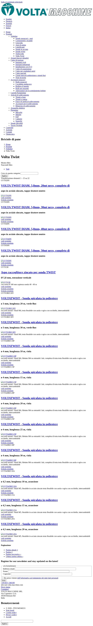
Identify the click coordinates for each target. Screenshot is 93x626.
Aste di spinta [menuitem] (21, 45)
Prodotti (9, 147)
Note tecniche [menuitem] (21, 78)
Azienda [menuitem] (9, 130)
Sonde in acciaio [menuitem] (22, 49)
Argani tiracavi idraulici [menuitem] (20, 58)
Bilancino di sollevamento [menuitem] (25, 106)
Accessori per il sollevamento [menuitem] (27, 104)
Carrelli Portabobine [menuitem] (18, 93)
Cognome (6, 574)
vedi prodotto (6, 198)
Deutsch (9, 21)
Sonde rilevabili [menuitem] (17, 123)
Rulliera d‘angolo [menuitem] (22, 86)
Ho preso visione (31, 578)
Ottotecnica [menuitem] (10, 134)
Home (8, 144)
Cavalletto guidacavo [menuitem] (24, 84)
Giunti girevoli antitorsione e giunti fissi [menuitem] (31, 75)
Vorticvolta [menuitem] (20, 54)
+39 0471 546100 (8, 583)
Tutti (7, 169)
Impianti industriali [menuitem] (23, 65)
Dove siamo (5, 587)
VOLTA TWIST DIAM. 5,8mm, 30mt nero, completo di (35, 207)
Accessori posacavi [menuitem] (18, 80)
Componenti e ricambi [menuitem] (24, 41)
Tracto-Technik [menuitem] (16, 125)
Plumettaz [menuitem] (14, 110)
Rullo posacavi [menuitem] (21, 82)
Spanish (9, 23)
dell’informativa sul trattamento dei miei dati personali (37, 578)
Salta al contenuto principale (12, 2)
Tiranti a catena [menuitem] (21, 99)
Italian (8, 28)
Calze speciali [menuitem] (21, 73)
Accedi (8, 617)
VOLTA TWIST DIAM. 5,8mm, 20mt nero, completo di (35, 185)
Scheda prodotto (7, 200)
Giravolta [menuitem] (19, 43)
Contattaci (5, 589)
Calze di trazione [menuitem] (17, 60)
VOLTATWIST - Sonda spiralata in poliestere (29, 298)
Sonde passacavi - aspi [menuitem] (24, 38)
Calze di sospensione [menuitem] (23, 69)
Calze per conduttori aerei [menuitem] (25, 71)
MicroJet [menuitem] (19, 112)
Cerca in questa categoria (10, 173)
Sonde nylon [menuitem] (20, 51)
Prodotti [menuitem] (9, 34)
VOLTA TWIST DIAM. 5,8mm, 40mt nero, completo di (35, 228)
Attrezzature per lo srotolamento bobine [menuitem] (31, 91)
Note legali (10, 610)
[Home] (46, 15)
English (9, 19)
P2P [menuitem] (17, 117)
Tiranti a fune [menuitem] (21, 97)
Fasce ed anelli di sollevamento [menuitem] (27, 102)
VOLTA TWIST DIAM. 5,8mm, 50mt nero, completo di (35, 250)
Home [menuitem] (8, 32)
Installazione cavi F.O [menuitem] (24, 67)
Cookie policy (11, 613)
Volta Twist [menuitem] (20, 56)
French (8, 26)
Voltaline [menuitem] (14, 36)
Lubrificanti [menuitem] (20, 47)
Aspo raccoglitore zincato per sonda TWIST (28, 272)
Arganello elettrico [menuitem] (18, 108)
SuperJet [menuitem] (19, 121)
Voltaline (9, 149)
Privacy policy (11, 615)
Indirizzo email (8, 569)
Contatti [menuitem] (9, 132)
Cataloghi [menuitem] (9, 128)
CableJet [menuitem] (19, 119)
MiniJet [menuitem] (18, 115)
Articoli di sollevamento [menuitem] (20, 95)
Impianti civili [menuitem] (21, 62)
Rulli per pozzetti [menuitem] (22, 88)
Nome (5, 571)
